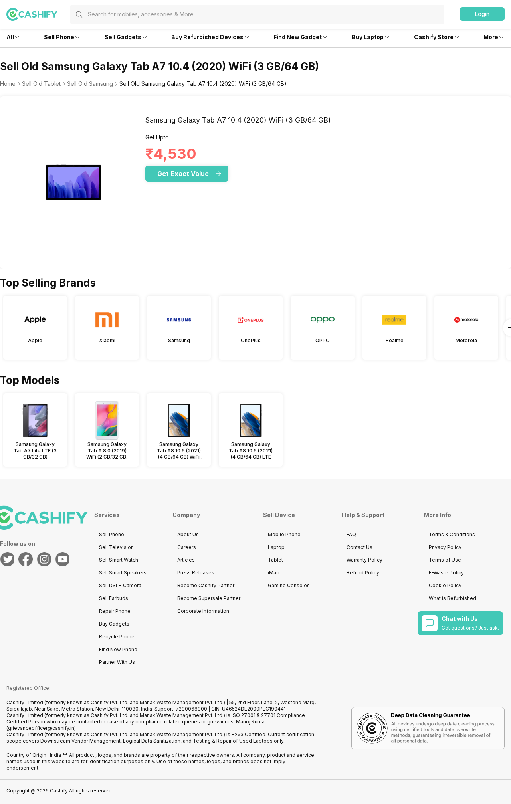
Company (186, 514)
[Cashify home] (38, 14)
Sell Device (279, 514)
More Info (437, 514)
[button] (482, 14)
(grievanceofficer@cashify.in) (41, 728)
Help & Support (363, 514)
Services (107, 514)
